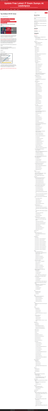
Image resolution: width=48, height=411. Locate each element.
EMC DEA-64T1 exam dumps (39, 256)
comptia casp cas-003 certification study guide (41, 193)
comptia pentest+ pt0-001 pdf (39, 212)
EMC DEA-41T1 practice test (39, 267)
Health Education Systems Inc (39, 387)
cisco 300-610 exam (38, 160)
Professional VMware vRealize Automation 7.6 (41, 393)
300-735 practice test (38, 128)
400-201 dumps (36, 51)
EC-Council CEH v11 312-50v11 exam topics (40, 242)
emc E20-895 (37, 286)
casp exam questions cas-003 (39, 190)
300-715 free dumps (38, 109)
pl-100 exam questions (38, 355)
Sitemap (14, 9)
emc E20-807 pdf (37, 273)
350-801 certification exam (6, 18)
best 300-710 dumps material (39, 133)
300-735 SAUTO (37, 129)
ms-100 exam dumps (38, 342)
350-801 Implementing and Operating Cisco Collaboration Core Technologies (7, 21)
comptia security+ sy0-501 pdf (39, 221)
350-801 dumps (7, 19)
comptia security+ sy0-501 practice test (40, 222)
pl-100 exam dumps (38, 354)
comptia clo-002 (37, 199)
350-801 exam (2, 20)
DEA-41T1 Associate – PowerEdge (40, 261)
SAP (34, 372)
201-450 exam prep (38, 310)
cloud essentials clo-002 (38, 198)
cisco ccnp (36, 104)
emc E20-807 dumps (38, 272)
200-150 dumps (36, 47)
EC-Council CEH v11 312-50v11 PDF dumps (40, 245)
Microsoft (7, 9)
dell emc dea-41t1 (38, 262)
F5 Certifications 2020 (37, 291)
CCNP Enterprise (37, 81)
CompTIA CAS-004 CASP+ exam (39, 178)
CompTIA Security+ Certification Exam (40, 217)
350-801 (2, 18)
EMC (34, 250)
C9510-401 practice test (38, 301)
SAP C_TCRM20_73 (38, 375)
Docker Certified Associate (38, 232)
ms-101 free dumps (38, 350)
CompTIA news (36, 230)
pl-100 (35, 332)
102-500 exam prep (38, 317)
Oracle (35, 367)
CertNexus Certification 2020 (38, 42)
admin (2, 26)
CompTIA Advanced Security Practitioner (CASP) (41, 191)
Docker (35, 231)
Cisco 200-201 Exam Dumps (39, 153)
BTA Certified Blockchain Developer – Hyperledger (41, 39)
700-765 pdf (36, 60)
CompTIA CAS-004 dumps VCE (39, 181)
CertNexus (35, 41)
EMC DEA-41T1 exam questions (39, 266)
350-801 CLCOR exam (3, 19)
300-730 (36, 114)
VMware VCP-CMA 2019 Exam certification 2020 (40, 392)
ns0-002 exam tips (38, 364)
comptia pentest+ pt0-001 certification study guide (41, 208)
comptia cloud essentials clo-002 (39, 203)
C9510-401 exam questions (39, 298)
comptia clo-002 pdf (38, 202)
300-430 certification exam (39, 83)
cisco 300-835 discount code (39, 138)
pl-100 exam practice (37, 337)
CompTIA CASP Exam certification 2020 (39, 185)
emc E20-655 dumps (38, 278)
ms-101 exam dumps (38, 347)
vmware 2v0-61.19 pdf (38, 403)
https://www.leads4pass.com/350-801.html (6, 39)
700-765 (36, 52)
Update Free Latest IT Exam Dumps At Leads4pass (24, 4)
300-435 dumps (37, 94)
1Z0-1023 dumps (37, 371)
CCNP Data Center (37, 75)
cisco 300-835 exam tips (38, 142)
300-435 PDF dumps (38, 100)
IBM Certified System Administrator (39, 296)
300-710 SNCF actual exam (39, 105)
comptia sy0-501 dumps (38, 226)
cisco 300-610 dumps (38, 159)
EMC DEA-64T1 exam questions (39, 257)
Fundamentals (36, 324)
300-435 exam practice (38, 95)
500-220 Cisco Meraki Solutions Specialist (40, 165)
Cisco (4, 9)
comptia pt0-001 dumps (38, 215)
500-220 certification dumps (39, 164)
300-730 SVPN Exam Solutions (39, 122)
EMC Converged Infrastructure (38, 251)
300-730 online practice (38, 119)
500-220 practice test (38, 169)
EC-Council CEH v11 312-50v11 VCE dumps (40, 249)
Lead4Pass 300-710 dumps (39, 146)
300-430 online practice (38, 91)
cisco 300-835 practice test (39, 143)
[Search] (46, 9)
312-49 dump (36, 237)
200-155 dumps (36, 48)
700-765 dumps (36, 56)
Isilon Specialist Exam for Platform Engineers (41, 281)
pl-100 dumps (36, 333)
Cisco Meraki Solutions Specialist (39, 163)
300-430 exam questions (38, 90)
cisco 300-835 (37, 137)
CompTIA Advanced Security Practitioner (39, 177)
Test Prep (35, 385)
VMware (35, 391)
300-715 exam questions (38, 108)
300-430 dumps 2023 (38, 86)
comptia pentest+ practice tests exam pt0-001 (41, 207)
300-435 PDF (37, 99)
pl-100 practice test (38, 358)
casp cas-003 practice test (39, 187)
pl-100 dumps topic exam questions (39, 336)
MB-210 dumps (36, 329)
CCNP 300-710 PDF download (39, 134)
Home (2, 9)
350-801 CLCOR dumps (12, 18)
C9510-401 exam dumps (38, 297)
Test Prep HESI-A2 (38, 388)
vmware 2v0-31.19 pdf (38, 397)
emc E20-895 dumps (38, 287)
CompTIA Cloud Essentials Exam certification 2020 (41, 196)
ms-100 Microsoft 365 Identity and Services (41, 346)
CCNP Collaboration (37, 61)
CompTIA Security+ (37, 216)
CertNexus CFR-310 (38, 43)
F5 (34, 290)
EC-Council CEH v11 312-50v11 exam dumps (40, 241)
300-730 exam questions (38, 118)
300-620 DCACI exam (38, 76)
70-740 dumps (36, 323)
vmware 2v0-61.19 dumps (38, 402)
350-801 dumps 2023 (12, 19)
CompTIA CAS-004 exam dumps (39, 182)
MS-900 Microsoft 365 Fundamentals (40, 328)
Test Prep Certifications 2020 (38, 386)
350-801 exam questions (7, 20)
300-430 (36, 82)
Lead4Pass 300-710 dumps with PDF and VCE (41, 147)
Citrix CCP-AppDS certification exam (39, 175)
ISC (34, 302)
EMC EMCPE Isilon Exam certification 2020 (40, 276)
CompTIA (11, 9)
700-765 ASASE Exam (37, 55)
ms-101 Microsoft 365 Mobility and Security (41, 351)
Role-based (36, 341)
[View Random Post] (45, 9)
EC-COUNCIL (35, 236)
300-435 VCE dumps (38, 103)
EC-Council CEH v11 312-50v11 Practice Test (40, 246)
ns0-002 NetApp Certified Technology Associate (41, 365)
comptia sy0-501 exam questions (39, 227)
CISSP (35, 305)
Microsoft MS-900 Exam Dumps (39, 325)
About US (18, 9)
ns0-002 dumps (37, 361)
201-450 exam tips (38, 311)
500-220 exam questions (38, 168)
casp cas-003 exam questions (39, 186)
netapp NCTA (36, 360)
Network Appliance (36, 359)
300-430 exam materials (38, 87)
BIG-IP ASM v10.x (38, 292)
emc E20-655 (37, 277)
